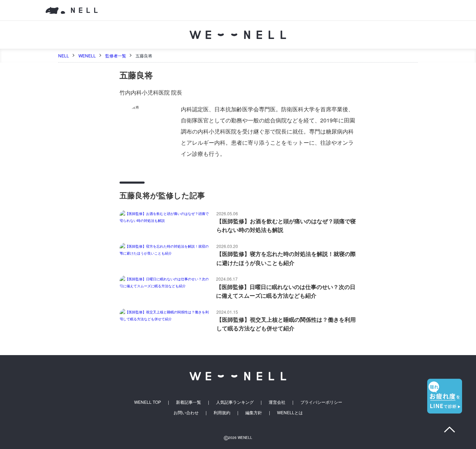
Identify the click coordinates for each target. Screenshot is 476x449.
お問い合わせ (186, 412)
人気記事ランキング (235, 402)
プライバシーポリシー (321, 402)
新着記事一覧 (188, 402)
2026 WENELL (238, 437)
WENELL (87, 55)
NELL (63, 55)
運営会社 (277, 402)
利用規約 (222, 412)
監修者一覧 (115, 55)
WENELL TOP (147, 402)
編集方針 (253, 412)
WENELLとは (290, 412)
